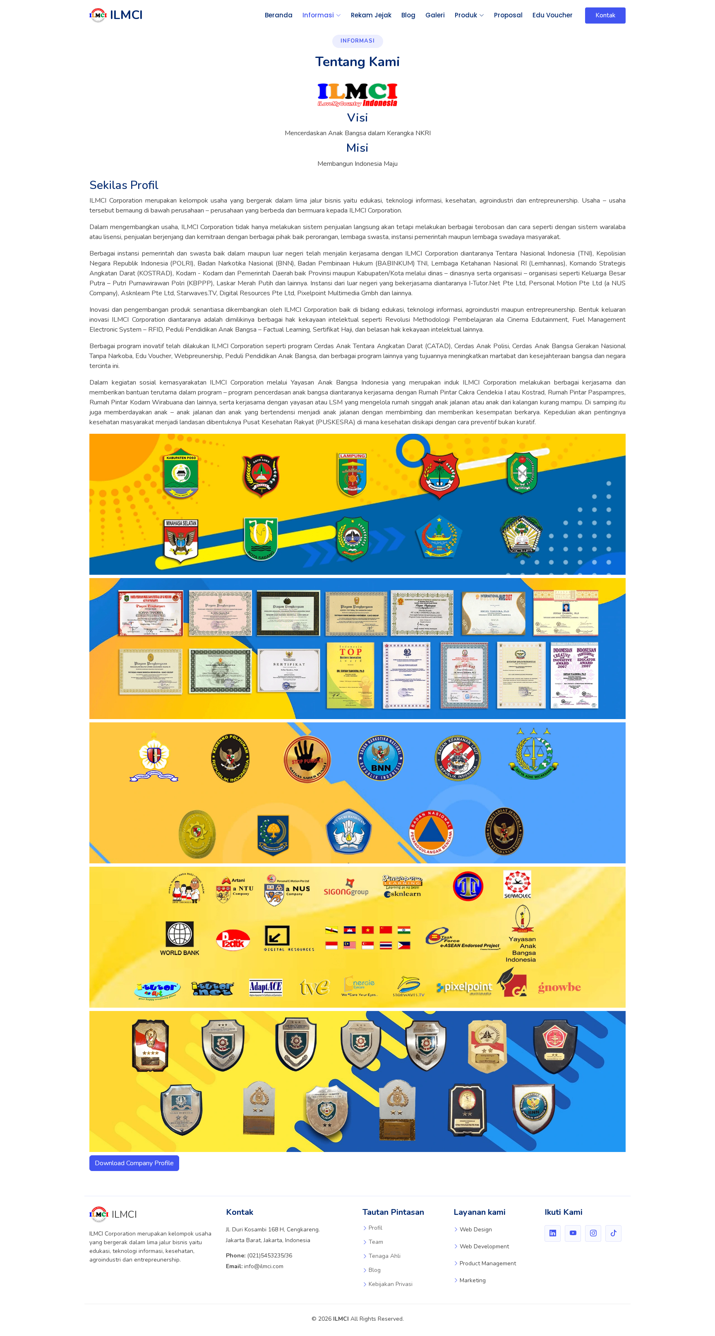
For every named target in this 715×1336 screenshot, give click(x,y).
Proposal (508, 15)
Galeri (435, 15)
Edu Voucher (553, 15)
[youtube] (573, 1233)
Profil (375, 1228)
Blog (408, 15)
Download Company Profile (134, 1163)
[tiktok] (613, 1233)
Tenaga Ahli (385, 1256)
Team (376, 1242)
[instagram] (593, 1233)
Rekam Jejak (371, 15)
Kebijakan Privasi (391, 1284)
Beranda (279, 15)
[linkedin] (553, 1233)
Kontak (605, 15)
